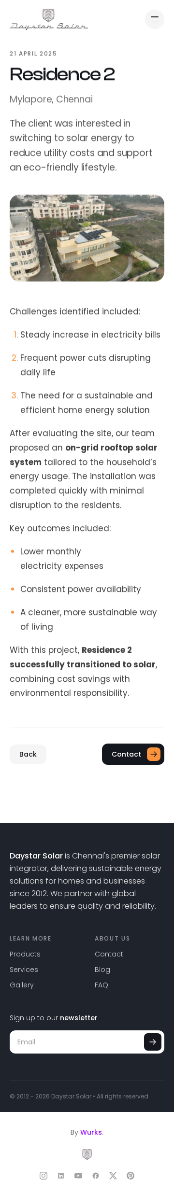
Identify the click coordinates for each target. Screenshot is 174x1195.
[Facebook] (96, 1176)
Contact (109, 954)
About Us (112, 938)
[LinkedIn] (61, 1176)
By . (87, 1132)
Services (24, 969)
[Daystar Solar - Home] (49, 19)
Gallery (22, 985)
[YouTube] (78, 1176)
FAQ (101, 985)
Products (25, 954)
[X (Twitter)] (113, 1176)
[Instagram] (43, 1176)
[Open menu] (154, 19)
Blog (102, 969)
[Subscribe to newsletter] (152, 1042)
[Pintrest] (130, 1176)
